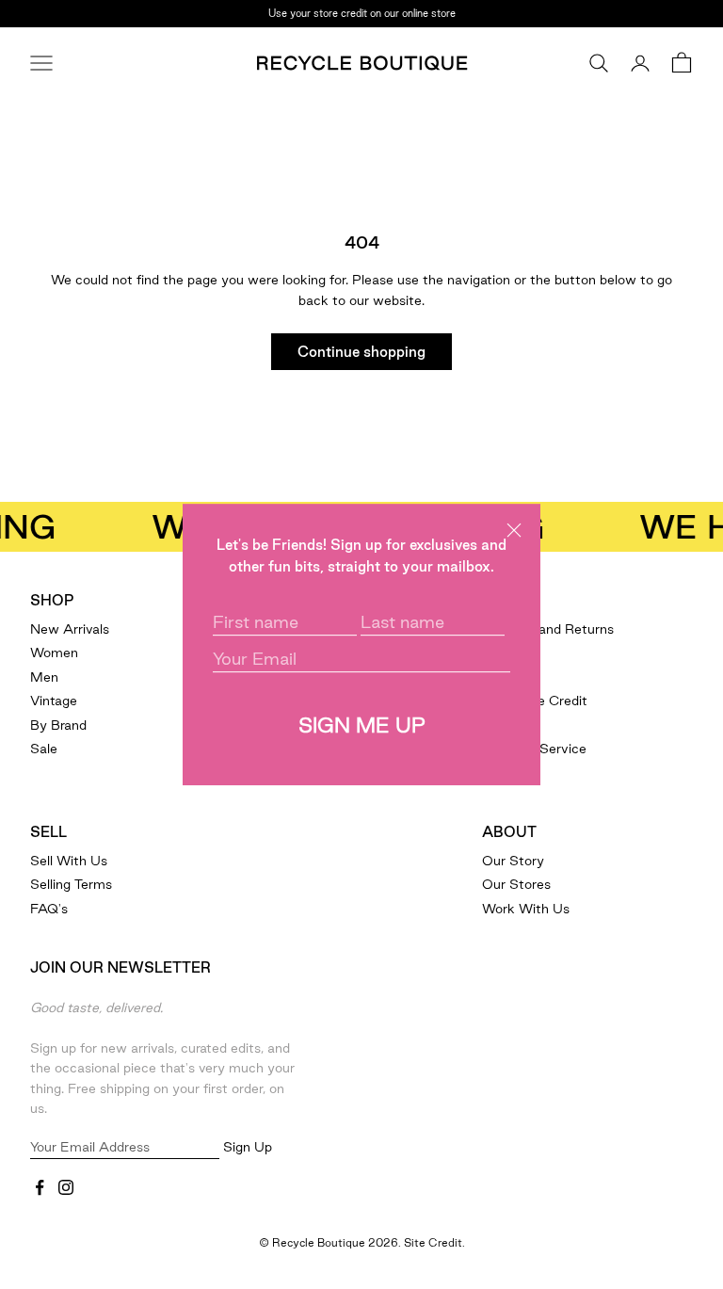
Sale (43, 748)
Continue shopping (361, 352)
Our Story (513, 860)
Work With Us (526, 908)
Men (44, 677)
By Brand (58, 725)
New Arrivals (69, 628)
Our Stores (516, 884)
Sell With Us (68, 860)
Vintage (53, 700)
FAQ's (49, 908)
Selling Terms (71, 884)
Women (54, 652)
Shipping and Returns (548, 628)
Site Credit (433, 1242)
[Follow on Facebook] (39, 1187)
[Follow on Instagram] (65, 1187)
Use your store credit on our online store (362, 11)
